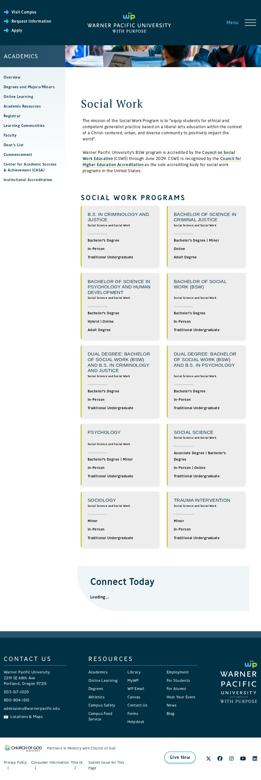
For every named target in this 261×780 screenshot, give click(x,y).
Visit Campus (24, 11)
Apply (16, 30)
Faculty (10, 135)
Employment (178, 672)
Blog (171, 713)
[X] (208, 759)
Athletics (96, 697)
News (172, 705)
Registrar (12, 115)
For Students (178, 680)
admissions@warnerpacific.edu (32, 708)
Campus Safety (101, 705)
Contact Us (137, 705)
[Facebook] (220, 759)
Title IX (77, 762)
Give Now (180, 757)
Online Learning (18, 96)
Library (134, 672)
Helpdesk (135, 721)
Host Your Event (181, 697)
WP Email (135, 688)
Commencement (18, 154)
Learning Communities (24, 125)
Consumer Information (50, 762)
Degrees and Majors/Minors (29, 86)
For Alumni (176, 688)
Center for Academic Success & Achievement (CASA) (30, 167)
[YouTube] (243, 759)
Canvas (133, 697)
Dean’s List (13, 144)
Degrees (95, 688)
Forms (132, 713)
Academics (21, 56)
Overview (12, 77)
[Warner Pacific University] (238, 681)
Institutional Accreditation (28, 179)
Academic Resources (22, 106)
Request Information (31, 21)
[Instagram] (231, 759)
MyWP (133, 680)
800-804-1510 (17, 700)
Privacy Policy (15, 762)
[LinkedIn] (255, 759)
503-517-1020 (16, 691)
